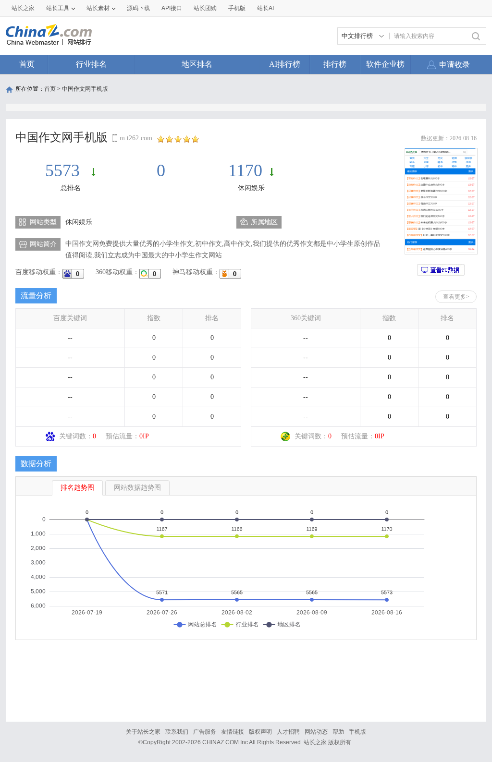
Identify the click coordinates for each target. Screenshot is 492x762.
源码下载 (138, 8)
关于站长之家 (143, 731)
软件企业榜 (385, 64)
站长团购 (205, 8)
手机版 (357, 731)
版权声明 (260, 731)
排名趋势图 (77, 487)
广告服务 (204, 731)
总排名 (71, 188)
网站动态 (316, 731)
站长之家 (23, 8)
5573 (64, 170)
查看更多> (456, 296)
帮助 (338, 731)
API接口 (171, 8)
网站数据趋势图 (137, 487)
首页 (27, 64)
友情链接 (232, 731)
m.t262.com (136, 138)
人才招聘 (288, 731)
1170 (245, 170)
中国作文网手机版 (85, 88)
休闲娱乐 (251, 188)
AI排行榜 (284, 64)
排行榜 (334, 64)
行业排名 (91, 64)
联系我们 (176, 731)
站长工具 (57, 8)
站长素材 (98, 8)
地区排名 (197, 64)
